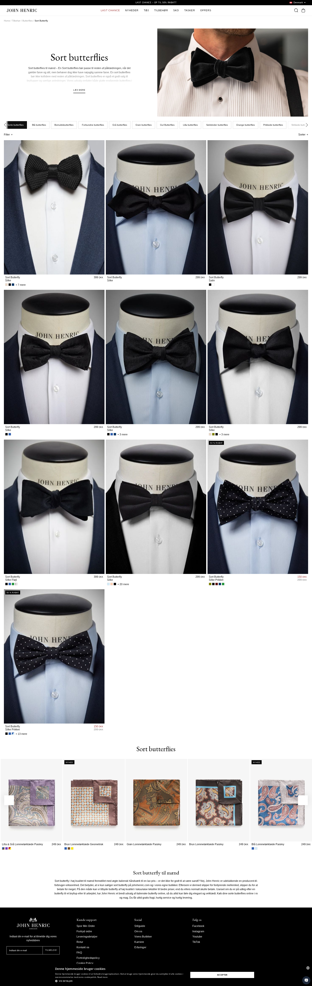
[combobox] (308, 968)
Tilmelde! (51, 950)
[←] (9, 800)
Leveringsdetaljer (87, 936)
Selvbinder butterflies (217, 125)
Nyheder (131, 10)
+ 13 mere (21, 733)
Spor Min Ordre (86, 926)
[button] (120, 981)
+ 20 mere (123, 584)
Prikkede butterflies (273, 125)
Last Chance (110, 10)
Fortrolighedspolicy (88, 958)
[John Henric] (22, 10)
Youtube (197, 936)
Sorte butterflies (15, 125)
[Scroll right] (306, 125)
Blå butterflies (39, 125)
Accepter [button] (222, 974)
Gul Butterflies (167, 125)
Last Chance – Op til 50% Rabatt (156, 2)
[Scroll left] (6, 125)
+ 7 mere (21, 284)
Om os (138, 931)
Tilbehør (161, 10)
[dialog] (156, 975)
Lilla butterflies (190, 125)
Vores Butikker (143, 936)
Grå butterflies (119, 125)
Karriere (139, 942)
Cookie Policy (85, 963)
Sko (176, 10)
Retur (80, 942)
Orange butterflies (245, 125)
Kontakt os (83, 947)
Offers (205, 10)
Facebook (198, 926)
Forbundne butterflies (93, 125)
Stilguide (139, 926)
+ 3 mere (122, 434)
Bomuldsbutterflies (63, 125)
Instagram (198, 931)
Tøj (146, 10)
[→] (303, 800)
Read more (102, 977)
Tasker (189, 10)
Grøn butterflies (144, 125)
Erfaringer (140, 947)
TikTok (196, 942)
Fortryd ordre (84, 931)
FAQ (79, 952)
